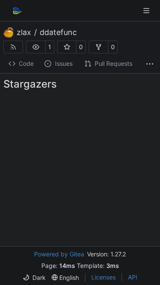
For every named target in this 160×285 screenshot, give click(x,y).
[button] (36, 47)
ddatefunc (58, 32)
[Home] (16, 10)
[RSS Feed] (13, 47)
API (132, 277)
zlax (24, 32)
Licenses (103, 277)
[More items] (150, 64)
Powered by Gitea (59, 254)
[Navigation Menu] (147, 10)
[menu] (34, 277)
